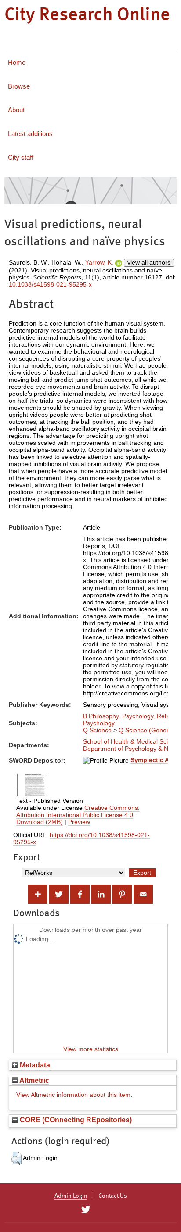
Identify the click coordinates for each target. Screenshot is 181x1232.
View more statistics (90, 1049)
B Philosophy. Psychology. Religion (131, 716)
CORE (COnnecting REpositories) (75, 1120)
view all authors (148, 262)
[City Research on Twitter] (85, 1209)
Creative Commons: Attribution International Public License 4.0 (78, 811)
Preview (79, 821)
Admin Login (70, 1196)
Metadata (34, 1065)
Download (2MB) (39, 821)
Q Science (97, 730)
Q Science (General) (147, 730)
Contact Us (112, 1196)
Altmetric (33, 1080)
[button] (16, 1158)
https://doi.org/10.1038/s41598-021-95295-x (81, 838)
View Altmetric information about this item (73, 1094)
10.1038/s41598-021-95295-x (50, 284)
